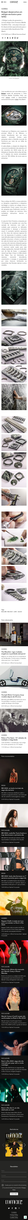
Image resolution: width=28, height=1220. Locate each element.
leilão (16, 99)
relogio (10, 611)
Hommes (4, 9)
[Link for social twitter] (9, 1208)
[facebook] (5, 38)
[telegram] (17, 38)
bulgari (4, 611)
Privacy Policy (14, 1215)
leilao (20, 611)
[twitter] (12, 38)
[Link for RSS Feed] (19, 1208)
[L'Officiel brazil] (14, 2)
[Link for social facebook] (12, 1208)
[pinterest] (7, 38)
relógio (8, 97)
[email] (2, 38)
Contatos (14, 1212)
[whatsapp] (15, 38)
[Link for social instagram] (15, 1208)
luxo (15, 611)
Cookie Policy (14, 1217)
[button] (25, 1145)
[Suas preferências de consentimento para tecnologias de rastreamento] (25, 1217)
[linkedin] (10, 38)
